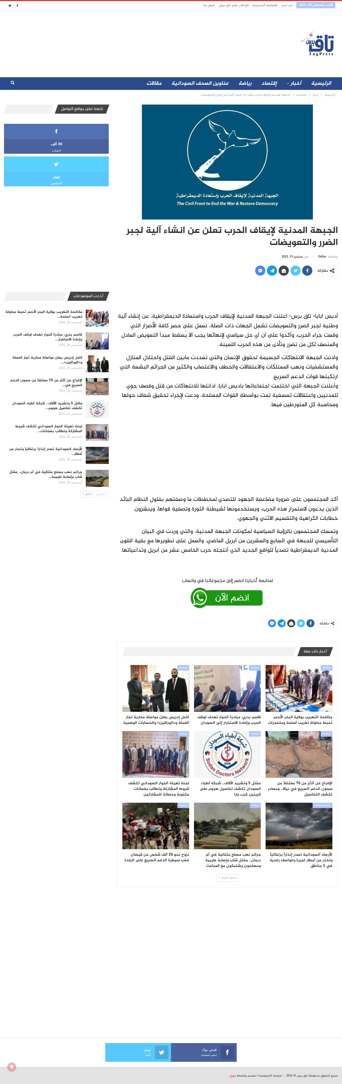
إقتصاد (269, 83)
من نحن (286, 5)
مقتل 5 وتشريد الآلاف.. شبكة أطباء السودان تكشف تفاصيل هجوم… (47, 405)
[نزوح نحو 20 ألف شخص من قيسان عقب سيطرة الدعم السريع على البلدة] (155, 826)
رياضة (244, 83)
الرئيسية (321, 83)
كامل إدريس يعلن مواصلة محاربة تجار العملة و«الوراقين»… (47, 360)
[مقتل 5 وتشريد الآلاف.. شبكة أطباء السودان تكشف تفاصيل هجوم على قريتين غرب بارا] (227, 754)
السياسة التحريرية (264, 5)
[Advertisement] (124, 42)
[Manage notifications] (11, 1067)
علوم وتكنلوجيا (322, 805)
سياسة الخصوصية (270, 1075)
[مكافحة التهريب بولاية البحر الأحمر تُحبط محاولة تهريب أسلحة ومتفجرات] (299, 688)
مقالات (153, 83)
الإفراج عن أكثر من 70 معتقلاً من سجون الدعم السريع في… (46, 382)
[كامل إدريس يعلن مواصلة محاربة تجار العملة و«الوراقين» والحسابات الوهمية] (155, 688)
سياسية (326, 668)
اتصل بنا (209, 5)
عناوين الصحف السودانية (199, 83)
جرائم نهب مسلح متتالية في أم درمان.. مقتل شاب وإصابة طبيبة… (45, 474)
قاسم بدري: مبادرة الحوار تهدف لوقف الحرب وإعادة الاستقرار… (47, 337)
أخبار (295, 83)
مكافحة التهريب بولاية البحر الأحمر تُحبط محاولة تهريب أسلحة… (43, 314)
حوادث (255, 805)
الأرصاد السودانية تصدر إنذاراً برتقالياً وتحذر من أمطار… (45, 451)
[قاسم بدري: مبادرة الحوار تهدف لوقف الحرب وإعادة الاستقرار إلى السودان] (227, 688)
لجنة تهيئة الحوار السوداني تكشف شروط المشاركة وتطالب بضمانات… (48, 428)
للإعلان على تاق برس (233, 5)
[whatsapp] (227, 592)
